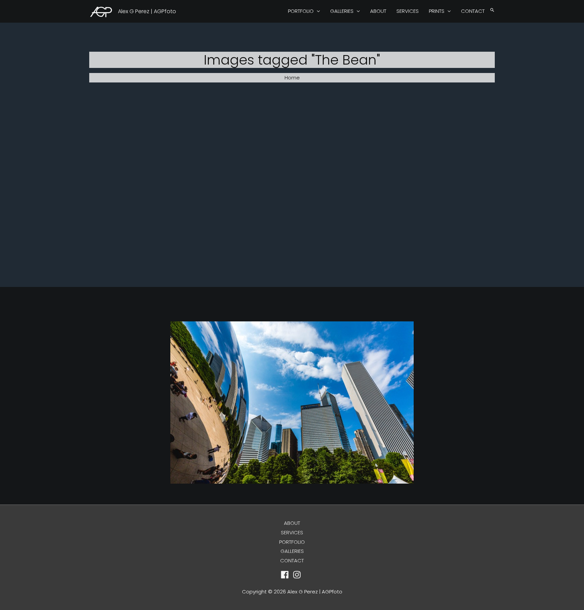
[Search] (492, 10)
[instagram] (298, 574)
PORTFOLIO (301, 11)
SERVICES (407, 11)
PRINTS (436, 11)
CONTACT (473, 11)
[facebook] (286, 574)
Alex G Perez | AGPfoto (147, 11)
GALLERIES (342, 11)
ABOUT (378, 11)
